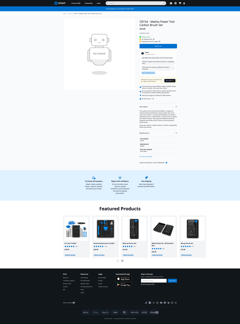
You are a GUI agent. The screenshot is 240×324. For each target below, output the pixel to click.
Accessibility (102, 278)
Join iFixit (170, 80)
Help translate (67, 303)
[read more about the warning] (166, 162)
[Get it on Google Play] (123, 284)
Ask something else (148, 73)
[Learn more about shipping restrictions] (153, 39)
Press (82, 290)
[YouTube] (161, 303)
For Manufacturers (86, 287)
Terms (100, 284)
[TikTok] (146, 303)
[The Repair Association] (176, 303)
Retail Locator (85, 284)
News (82, 293)
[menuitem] (75, 3)
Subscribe (172, 281)
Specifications (144, 133)
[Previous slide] (117, 260)
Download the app (123, 274)
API (64, 290)
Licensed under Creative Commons (125, 318)
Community (84, 278)
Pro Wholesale (85, 281)
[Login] (184, 3)
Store (64, 13)
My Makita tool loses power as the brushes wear (157, 58)
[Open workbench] (171, 3)
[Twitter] (154, 303)
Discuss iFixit (67, 284)
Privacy (100, 281)
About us (66, 278)
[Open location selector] (175, 3)
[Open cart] (180, 3)
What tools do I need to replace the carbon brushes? (155, 68)
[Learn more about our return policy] (153, 98)
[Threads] (172, 303)
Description (144, 107)
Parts (70, 13)
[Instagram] (157, 303)
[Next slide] (122, 260)
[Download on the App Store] (123, 278)
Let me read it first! (149, 284)
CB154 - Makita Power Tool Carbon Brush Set (88, 13)
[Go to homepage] (60, 3)
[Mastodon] (165, 303)
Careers (65, 287)
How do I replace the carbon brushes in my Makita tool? (158, 62)
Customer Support (69, 281)
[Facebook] (150, 303)
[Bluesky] (169, 303)
